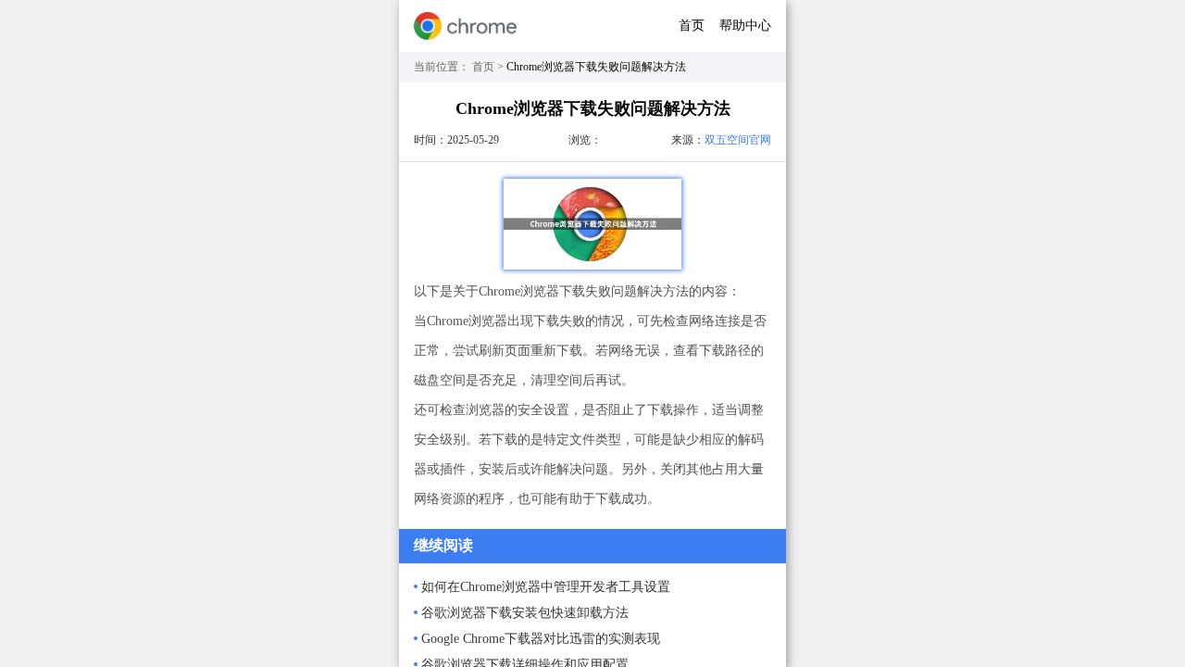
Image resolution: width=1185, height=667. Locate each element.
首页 (692, 25)
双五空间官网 (738, 139)
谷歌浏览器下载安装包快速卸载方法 (525, 613)
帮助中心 (745, 25)
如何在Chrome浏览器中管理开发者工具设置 (545, 587)
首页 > (489, 66)
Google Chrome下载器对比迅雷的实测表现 (540, 639)
